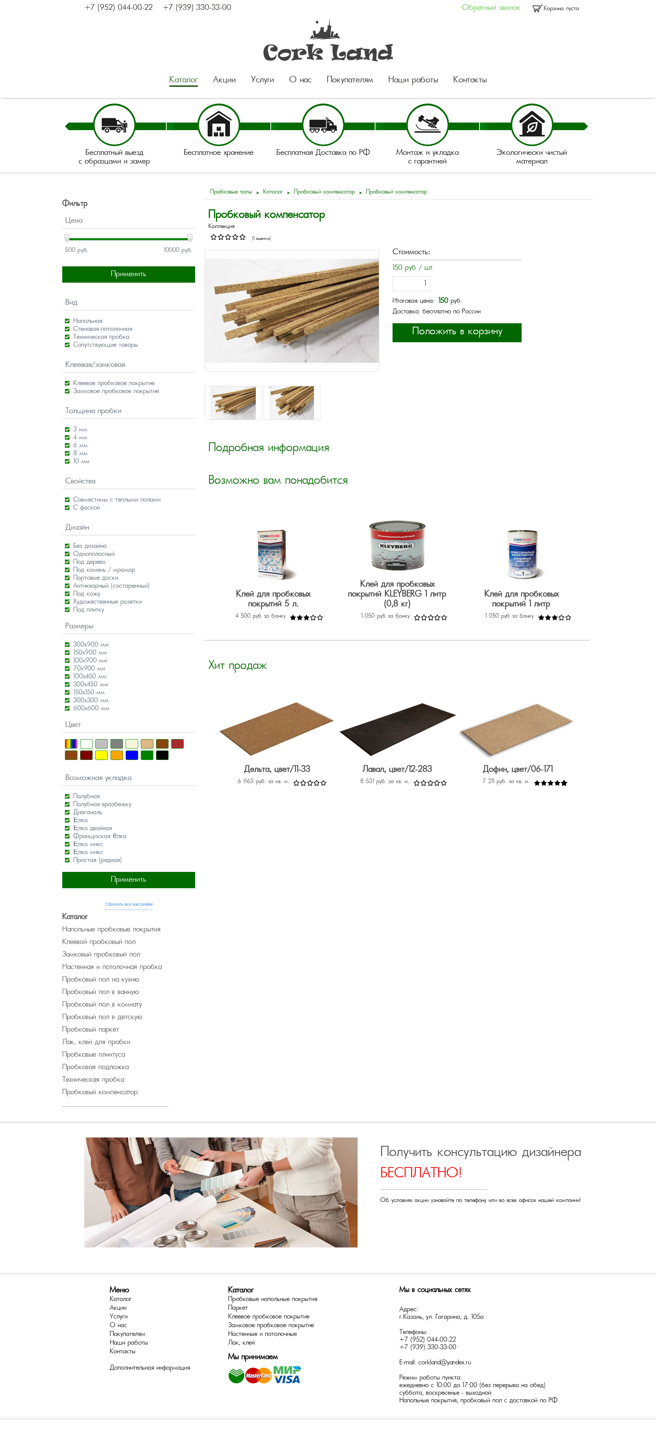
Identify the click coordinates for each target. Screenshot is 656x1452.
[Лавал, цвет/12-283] (397, 731)
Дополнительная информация (150, 1368)
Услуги (262, 80)
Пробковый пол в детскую (102, 1017)
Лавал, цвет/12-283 (397, 770)
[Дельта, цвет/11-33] (277, 731)
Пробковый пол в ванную (100, 992)
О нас (300, 80)
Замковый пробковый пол (101, 955)
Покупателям (350, 80)
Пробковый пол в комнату (102, 1005)
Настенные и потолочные (262, 1334)
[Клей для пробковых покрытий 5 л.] (273, 556)
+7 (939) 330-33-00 (197, 8)
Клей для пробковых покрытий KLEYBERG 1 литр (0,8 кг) (397, 594)
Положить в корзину (457, 332)
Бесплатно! (421, 1174)
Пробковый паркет (90, 1030)
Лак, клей (241, 1343)
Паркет (238, 1308)
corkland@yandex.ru (444, 1363)
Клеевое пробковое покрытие (268, 1317)
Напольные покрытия (428, 1401)
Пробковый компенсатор (100, 1093)
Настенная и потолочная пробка (112, 967)
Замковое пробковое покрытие (271, 1325)
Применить (129, 274)
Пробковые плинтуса (93, 1055)
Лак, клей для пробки (96, 1042)
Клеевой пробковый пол (99, 942)
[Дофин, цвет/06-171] (518, 731)
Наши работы (413, 80)
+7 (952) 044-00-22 (119, 8)
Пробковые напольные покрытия (272, 1299)
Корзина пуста (561, 9)
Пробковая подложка (95, 1067)
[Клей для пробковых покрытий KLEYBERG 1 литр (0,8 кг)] (397, 546)
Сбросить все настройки (129, 904)
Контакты (470, 80)
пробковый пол (481, 1401)
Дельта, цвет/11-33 (277, 770)
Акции (224, 80)
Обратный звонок (491, 8)
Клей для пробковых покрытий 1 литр (521, 599)
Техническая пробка (93, 1080)
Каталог (183, 80)
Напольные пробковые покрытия (111, 930)
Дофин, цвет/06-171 (518, 770)
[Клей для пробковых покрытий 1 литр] (521, 556)
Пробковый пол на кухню (100, 980)
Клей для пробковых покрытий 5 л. (273, 599)
